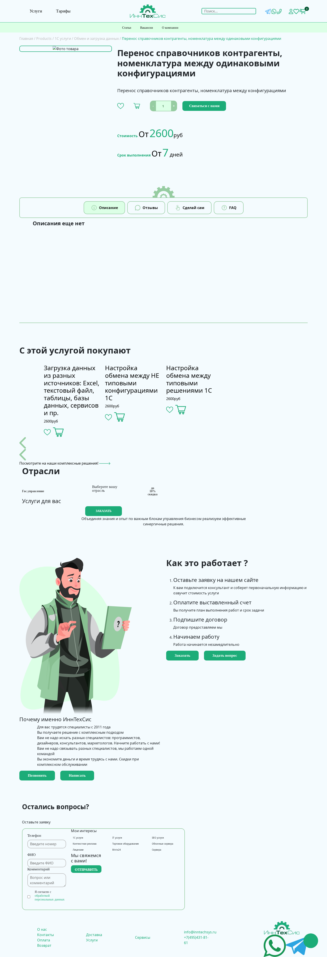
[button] (120, 106)
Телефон (34, 835)
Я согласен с (50, 895)
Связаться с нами (204, 106)
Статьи (126, 27)
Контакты (45, 934)
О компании (170, 27)
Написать (77, 775)
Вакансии (146, 27)
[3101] (119, 417)
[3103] (136, 106)
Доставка (94, 934)
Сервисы (142, 937)
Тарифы (63, 11)
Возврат (44, 945)
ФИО (31, 855)
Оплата (43, 940)
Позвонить (37, 775)
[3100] (180, 409)
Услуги (36, 11)
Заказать (182, 655)
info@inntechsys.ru (200, 932)
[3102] (58, 432)
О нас (42, 929)
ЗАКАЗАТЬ (103, 511)
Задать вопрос (224, 655)
